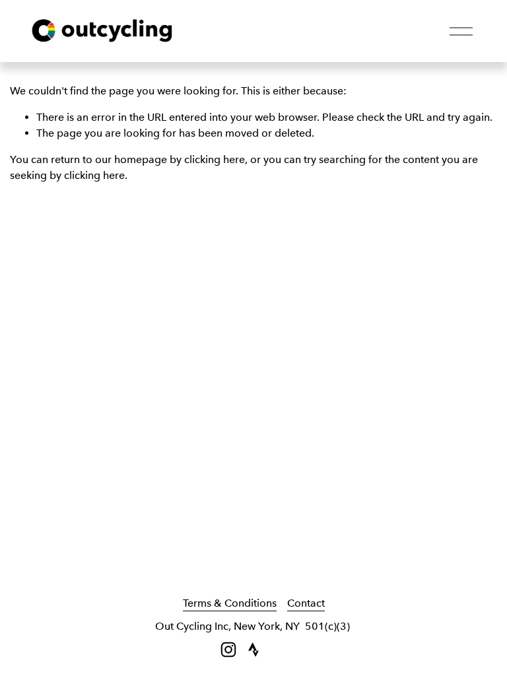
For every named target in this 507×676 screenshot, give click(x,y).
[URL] (253, 650)
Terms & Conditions (230, 603)
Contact (306, 603)
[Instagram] (228, 650)
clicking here (214, 159)
